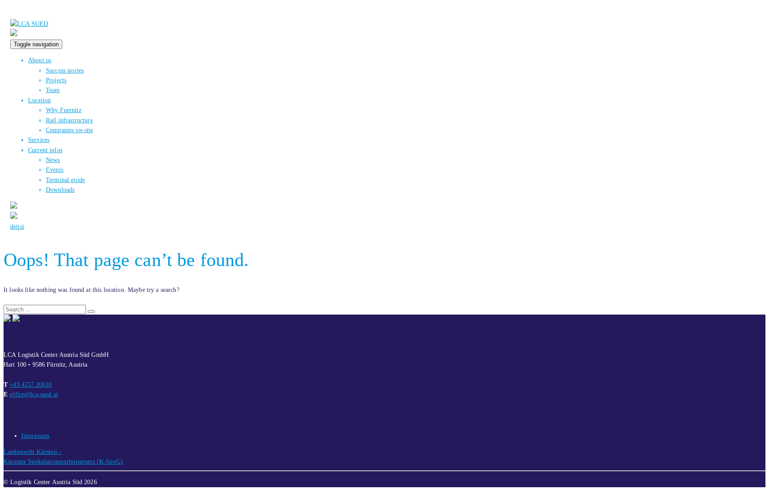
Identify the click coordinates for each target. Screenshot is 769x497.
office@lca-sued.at (33, 394)
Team (53, 90)
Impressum (35, 435)
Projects (56, 80)
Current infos (45, 150)
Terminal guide (65, 180)
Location (39, 100)
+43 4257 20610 (30, 384)
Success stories (65, 70)
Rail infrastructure (69, 120)
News (53, 160)
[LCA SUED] (29, 23)
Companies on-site (69, 130)
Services (38, 140)
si (22, 226)
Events (54, 169)
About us (39, 60)
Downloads (60, 189)
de (13, 226)
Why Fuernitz (63, 110)
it (18, 226)
